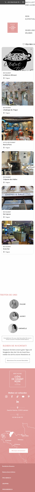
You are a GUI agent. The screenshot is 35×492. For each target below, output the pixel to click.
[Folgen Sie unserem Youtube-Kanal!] (23, 396)
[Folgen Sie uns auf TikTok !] (17, 396)
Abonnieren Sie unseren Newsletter (17, 360)
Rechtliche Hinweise (8, 466)
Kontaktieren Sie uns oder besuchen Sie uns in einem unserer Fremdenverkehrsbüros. (17, 338)
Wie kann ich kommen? (18, 451)
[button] (27, 44)
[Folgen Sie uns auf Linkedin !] (17, 401)
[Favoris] (24, 44)
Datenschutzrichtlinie (8, 472)
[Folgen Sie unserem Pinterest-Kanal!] (29, 396)
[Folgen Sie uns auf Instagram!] (6, 396)
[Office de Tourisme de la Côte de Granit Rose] (12, 26)
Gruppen (5, 483)
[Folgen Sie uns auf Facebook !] (12, 396)
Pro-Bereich (6, 478)
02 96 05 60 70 (17, 417)
